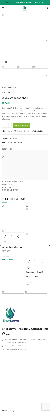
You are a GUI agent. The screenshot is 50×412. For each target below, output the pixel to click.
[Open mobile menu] (3, 8)
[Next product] (47, 87)
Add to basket (21, 125)
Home (4, 87)
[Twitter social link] (11, 142)
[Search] (47, 8)
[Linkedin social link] (17, 142)
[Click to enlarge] (6, 62)
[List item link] (25, 345)
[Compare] (18, 236)
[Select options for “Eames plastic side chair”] (29, 262)
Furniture (12, 87)
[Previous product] (42, 87)
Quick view (11, 236)
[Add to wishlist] (5, 243)
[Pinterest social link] (14, 142)
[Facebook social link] (9, 142)
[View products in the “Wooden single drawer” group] (5, 236)
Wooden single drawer (12, 249)
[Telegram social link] (20, 142)
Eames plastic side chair (35, 274)
